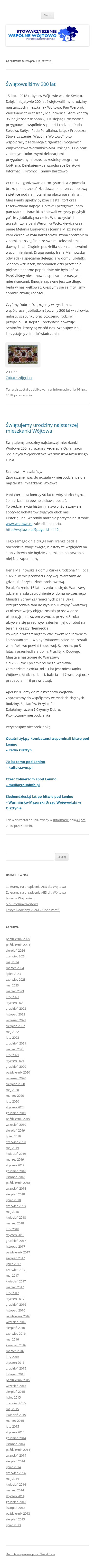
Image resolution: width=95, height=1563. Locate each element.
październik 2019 (18, 1119)
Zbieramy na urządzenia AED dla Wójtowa (36, 886)
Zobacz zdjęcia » (19, 377)
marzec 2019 (15, 1159)
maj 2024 (12, 962)
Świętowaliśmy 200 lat (31, 84)
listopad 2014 (15, 1444)
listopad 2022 (15, 1014)
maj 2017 (12, 1275)
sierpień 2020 (15, 1084)
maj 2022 (12, 1032)
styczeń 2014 (15, 1496)
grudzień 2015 (16, 1368)
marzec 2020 (15, 1095)
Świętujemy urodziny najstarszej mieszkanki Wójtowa (42, 428)
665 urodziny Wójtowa (22, 904)
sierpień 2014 (15, 1461)
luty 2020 (12, 1101)
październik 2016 (18, 1316)
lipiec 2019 (13, 1136)
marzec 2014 (15, 1490)
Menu (47, 15)
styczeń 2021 (15, 1061)
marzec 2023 (15, 991)
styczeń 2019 (15, 1165)
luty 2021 (12, 1055)
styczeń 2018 (15, 1235)
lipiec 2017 (13, 1264)
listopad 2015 (15, 1374)
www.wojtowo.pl (19, 523)
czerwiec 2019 (16, 1142)
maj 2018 (12, 1211)
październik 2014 (18, 1449)
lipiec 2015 (13, 1397)
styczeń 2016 (15, 1362)
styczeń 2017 (15, 1298)
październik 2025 (18, 939)
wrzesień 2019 (16, 1124)
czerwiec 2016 (16, 1333)
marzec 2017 (15, 1287)
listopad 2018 (15, 1177)
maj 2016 (12, 1339)
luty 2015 (12, 1426)
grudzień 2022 (16, 1008)
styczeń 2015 (15, 1432)
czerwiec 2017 (16, 1269)
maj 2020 (12, 1090)
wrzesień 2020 (16, 1078)
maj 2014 (12, 1478)
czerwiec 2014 (16, 1473)
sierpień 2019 (15, 1130)
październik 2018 (18, 1182)
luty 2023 (12, 997)
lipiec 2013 (13, 1525)
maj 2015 (12, 1409)
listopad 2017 (15, 1246)
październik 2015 (18, 1380)
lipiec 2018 (13, 1200)
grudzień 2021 (16, 1043)
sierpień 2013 (15, 1519)
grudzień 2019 (16, 1113)
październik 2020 (18, 1072)
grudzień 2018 (16, 1171)
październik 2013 (18, 1513)
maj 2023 (12, 985)
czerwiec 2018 (16, 1206)
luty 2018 (12, 1229)
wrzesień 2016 (16, 1322)
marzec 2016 (15, 1351)
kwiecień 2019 (16, 1153)
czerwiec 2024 (16, 956)
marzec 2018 (15, 1223)
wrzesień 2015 (16, 1386)
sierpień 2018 (15, 1194)
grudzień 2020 (16, 1066)
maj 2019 (12, 1148)
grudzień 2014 (16, 1438)
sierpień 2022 (15, 1026)
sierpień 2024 (15, 950)
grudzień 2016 (16, 1304)
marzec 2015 (15, 1420)
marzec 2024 (15, 968)
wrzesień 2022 (16, 1020)
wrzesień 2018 (16, 1188)
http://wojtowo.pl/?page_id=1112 (32, 529)
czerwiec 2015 (16, 1403)
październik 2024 (18, 944)
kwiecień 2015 (16, 1415)
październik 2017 (18, 1252)
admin (27, 395)
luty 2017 (12, 1293)
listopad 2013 (15, 1507)
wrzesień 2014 (16, 1455)
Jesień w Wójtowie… (20, 898)
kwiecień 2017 (16, 1281)
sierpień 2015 (15, 1391)
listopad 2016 (15, 1310)
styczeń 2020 (15, 1107)
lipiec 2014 (13, 1467)
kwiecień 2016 (16, 1345)
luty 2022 (12, 1037)
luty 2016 (12, 1357)
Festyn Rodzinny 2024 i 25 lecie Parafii (33, 910)
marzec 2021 (15, 1049)
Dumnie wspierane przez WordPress (30, 1554)
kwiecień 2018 (16, 1217)
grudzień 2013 (16, 1502)
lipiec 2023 (13, 973)
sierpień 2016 (15, 1328)
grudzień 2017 (16, 1240)
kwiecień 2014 (16, 1484)
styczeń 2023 (15, 1002)
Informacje (61, 389)
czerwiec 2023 (16, 979)
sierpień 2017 (15, 1258)
